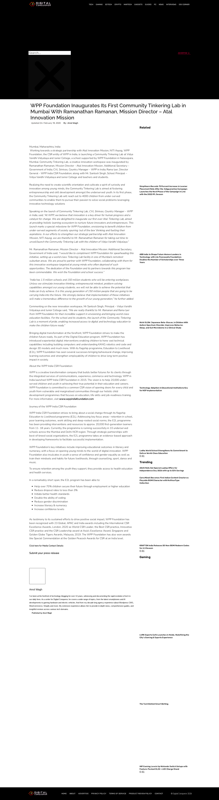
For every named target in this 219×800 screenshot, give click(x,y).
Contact (159, 794)
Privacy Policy (98, 794)
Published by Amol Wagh (42, 613)
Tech (91, 4)
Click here (34, 545)
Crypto (117, 4)
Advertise (83, 794)
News (161, 4)
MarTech (128, 4)
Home (64, 794)
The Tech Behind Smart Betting (154, 704)
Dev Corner (184, 4)
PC (155, 4)
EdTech (108, 4)
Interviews (171, 4)
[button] (49, 29)
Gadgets (138, 4)
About (72, 794)
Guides (148, 4)
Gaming (99, 4)
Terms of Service (117, 794)
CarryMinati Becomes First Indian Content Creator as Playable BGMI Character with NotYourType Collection (164, 480)
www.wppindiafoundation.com (76, 399)
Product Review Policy (140, 794)
